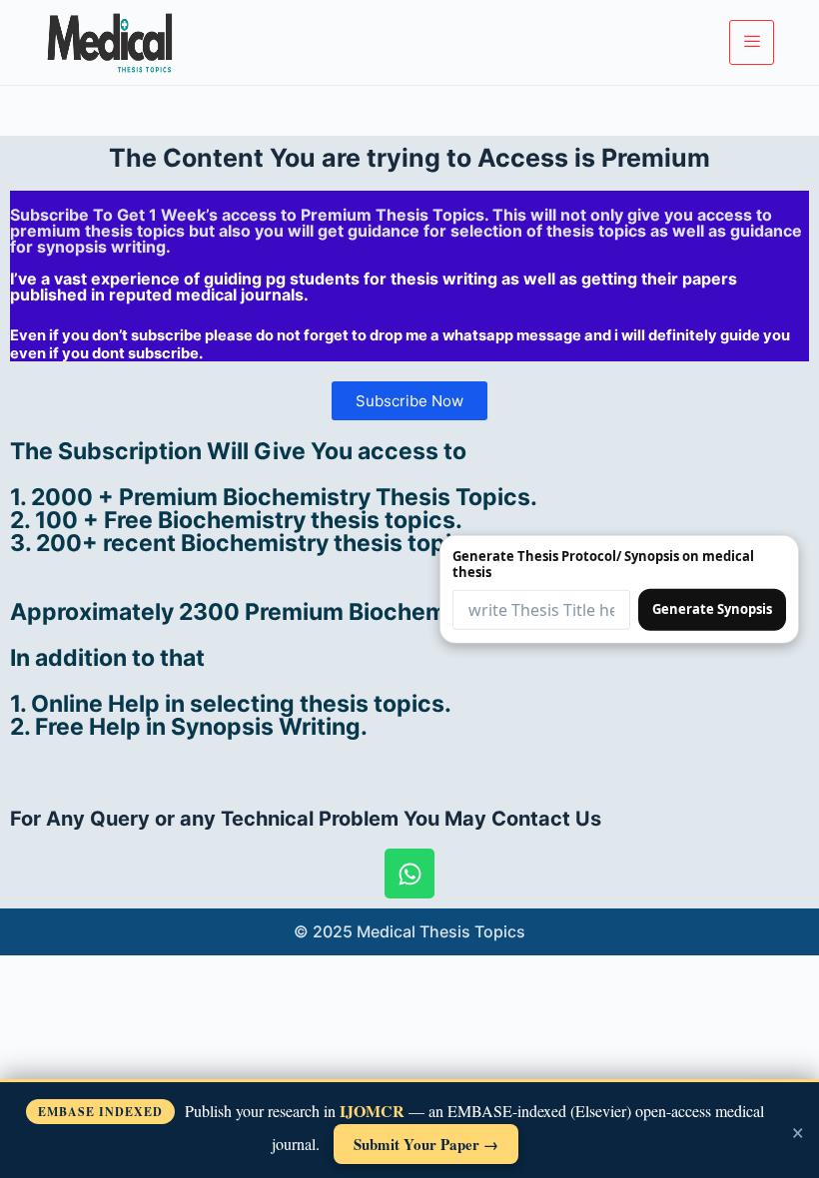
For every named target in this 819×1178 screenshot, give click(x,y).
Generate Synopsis (712, 609)
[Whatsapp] (409, 873)
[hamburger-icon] (751, 42)
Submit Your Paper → (426, 1144)
